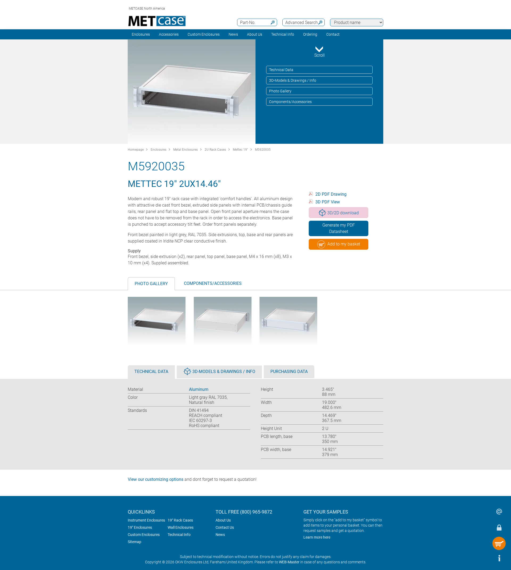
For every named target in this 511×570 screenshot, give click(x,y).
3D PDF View (327, 201)
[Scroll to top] (483, 558)
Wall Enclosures (180, 527)
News (233, 34)
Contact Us (225, 527)
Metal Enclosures (185, 149)
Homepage (136, 149)
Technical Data (281, 70)
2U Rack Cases (215, 149)
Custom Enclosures (204, 34)
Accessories (169, 34)
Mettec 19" (240, 149)
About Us (223, 520)
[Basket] (499, 543)
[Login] (499, 527)
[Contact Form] (499, 511)
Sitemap (134, 542)
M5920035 (263, 149)
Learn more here (316, 537)
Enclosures (141, 34)
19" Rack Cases (180, 520)
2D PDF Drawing (331, 194)
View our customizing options (155, 479)
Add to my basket (343, 244)
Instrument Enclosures (146, 520)
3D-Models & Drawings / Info (292, 80)
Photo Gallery (280, 91)
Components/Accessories (290, 102)
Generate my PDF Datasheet (338, 228)
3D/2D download (343, 212)
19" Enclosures (140, 527)
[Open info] (499, 558)
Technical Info (179, 534)
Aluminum (198, 389)
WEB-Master (289, 562)
